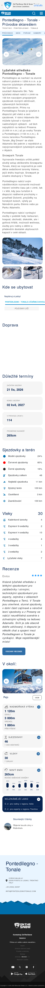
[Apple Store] (30, 973)
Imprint (22, 946)
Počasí (27, 33)
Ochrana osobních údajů (22, 948)
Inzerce (22, 938)
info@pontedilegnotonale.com (21, 891)
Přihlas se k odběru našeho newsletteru (22, 942)
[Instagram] (26, 967)
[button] (34, 13)
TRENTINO (7, 28)
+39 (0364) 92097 (13, 887)
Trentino (34, 809)
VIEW (37, 698)
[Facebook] (33, 967)
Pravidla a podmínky (22, 951)
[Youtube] (13, 967)
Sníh (18, 33)
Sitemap (22, 954)
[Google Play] (17, 973)
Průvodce (7, 33)
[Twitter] (19, 967)
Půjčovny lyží (21, 308)
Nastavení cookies (22, 959)
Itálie (31, 803)
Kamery (37, 33)
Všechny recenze (14, 651)
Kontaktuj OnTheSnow (22, 934)
